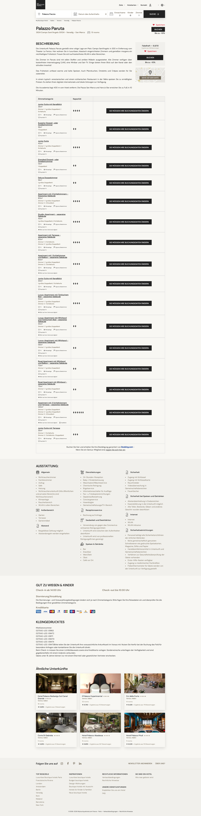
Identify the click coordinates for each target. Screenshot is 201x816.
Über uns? (160, 763)
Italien (52, 20)
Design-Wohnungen (77, 783)
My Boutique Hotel (42, 20)
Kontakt (144, 5)
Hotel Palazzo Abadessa (92, 735)
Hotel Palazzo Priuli (134, 735)
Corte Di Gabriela (45, 735)
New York (40, 805)
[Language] (163, 5)
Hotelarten (132, 5)
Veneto (59, 20)
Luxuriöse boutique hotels (80, 777)
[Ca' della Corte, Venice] (144, 683)
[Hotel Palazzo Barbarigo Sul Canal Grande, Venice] (56, 683)
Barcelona (40, 802)
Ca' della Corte (132, 696)
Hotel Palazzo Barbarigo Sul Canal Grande (53, 697)
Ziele (121, 5)
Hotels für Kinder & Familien (80, 790)
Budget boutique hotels (78, 780)
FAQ (104, 793)
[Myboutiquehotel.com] (40, 5)
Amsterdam (40, 786)
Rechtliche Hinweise (110, 780)
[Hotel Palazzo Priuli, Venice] (144, 723)
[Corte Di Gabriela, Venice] (56, 723)
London (39, 783)
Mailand (39, 799)
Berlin (38, 790)
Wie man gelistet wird (144, 777)
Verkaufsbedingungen (111, 777)
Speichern (160, 25)
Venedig (66, 20)
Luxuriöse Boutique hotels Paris (49, 777)
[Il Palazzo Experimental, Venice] (100, 683)
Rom (38, 796)
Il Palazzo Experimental (92, 696)
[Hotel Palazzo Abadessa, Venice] (100, 723)
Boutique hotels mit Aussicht (81, 786)
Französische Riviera (44, 780)
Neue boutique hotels (78, 793)
